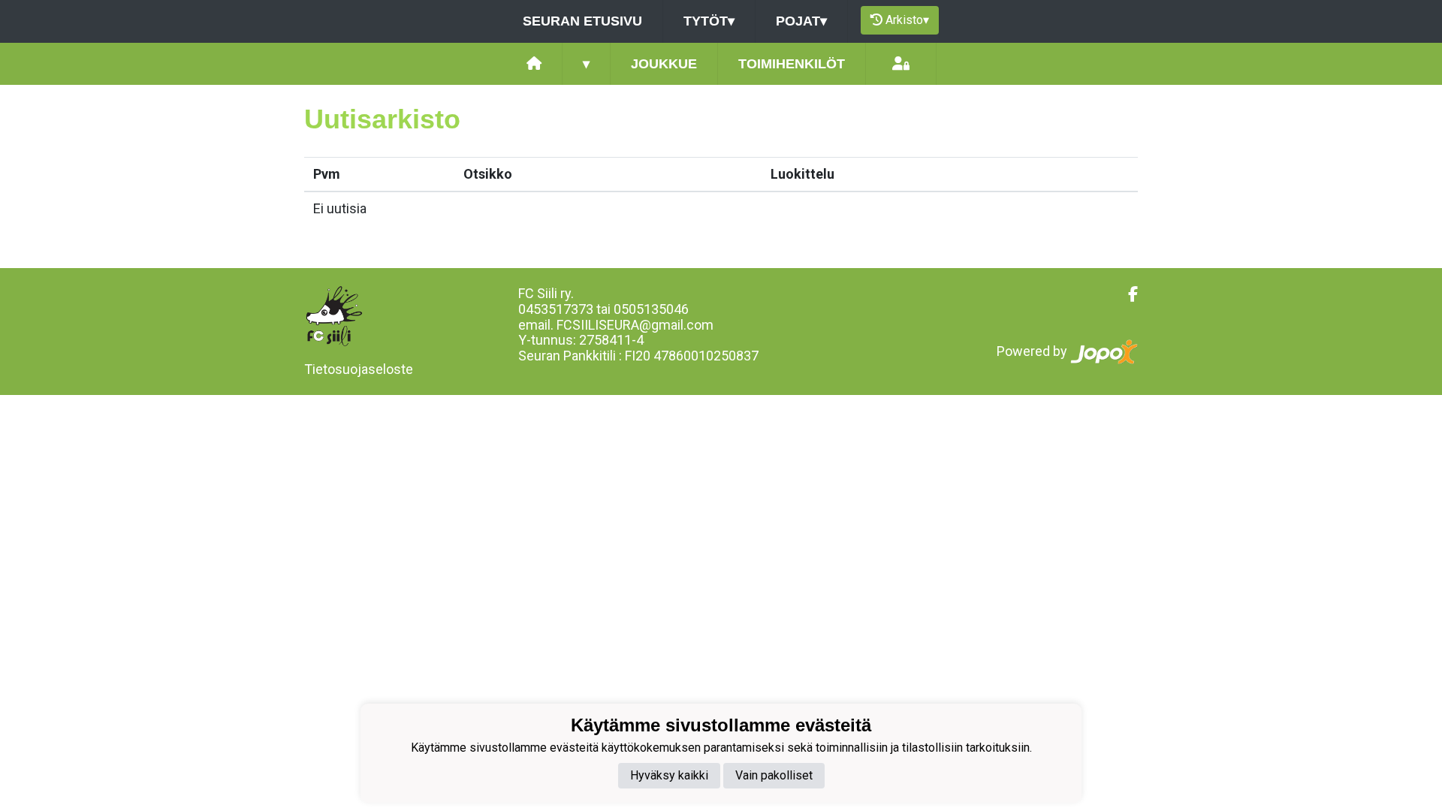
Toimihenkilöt (791, 63)
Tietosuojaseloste (358, 369)
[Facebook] (1127, 294)
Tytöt (709, 21)
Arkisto (907, 20)
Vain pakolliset (774, 775)
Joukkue (664, 63)
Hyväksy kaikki (669, 775)
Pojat (801, 21)
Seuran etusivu (582, 21)
